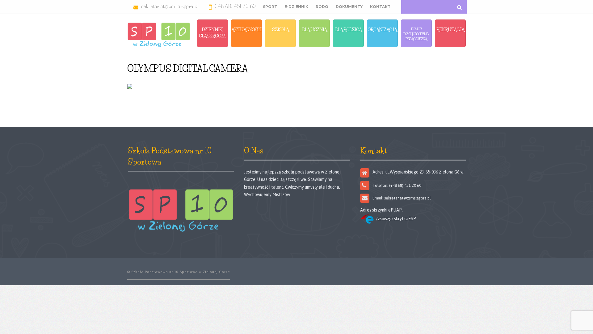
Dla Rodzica (348, 29)
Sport (270, 6)
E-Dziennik (296, 6)
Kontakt (380, 6)
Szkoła (280, 29)
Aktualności (246, 29)
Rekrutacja (450, 29)
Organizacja (382, 29)
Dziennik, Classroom (212, 33)
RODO (322, 6)
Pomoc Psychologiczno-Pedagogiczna (416, 34)
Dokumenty (349, 6)
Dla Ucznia (314, 29)
